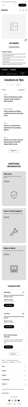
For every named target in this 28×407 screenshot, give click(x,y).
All (7, 84)
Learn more (6, 181)
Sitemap (19, 404)
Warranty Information (14, 47)
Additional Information (11, 74)
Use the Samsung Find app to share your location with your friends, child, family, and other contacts (14, 63)
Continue (22, 5)
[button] (14, 98)
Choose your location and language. (9, 1)
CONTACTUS (22, 74)
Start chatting (9, 305)
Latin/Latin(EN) (5, 393)
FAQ (12, 84)
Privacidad (9, 404)
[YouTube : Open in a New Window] (19, 400)
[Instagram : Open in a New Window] (15, 400)
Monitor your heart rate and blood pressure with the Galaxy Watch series (14, 54)
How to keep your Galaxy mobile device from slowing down (13, 60)
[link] (25, 40)
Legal (14, 404)
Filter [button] (4, 90)
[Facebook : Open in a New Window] (9, 400)
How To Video (18, 84)
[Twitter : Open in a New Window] (12, 400)
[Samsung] (4, 10)
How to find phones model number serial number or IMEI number (14, 57)
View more (13, 354)
